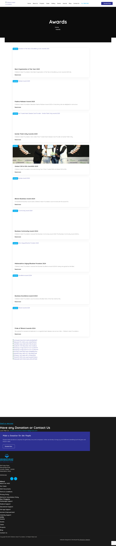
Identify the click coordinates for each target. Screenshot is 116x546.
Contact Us (3, 533)
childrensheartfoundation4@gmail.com (23, 431)
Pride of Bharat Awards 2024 (25, 328)
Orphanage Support (6, 501)
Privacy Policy (4, 494)
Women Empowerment (7, 512)
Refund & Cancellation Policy (9, 497)
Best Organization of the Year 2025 (27, 69)
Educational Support (6, 507)
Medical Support (5, 504)
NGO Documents (5, 489)
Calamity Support (5, 515)
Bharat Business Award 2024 (25, 199)
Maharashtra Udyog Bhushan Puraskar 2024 (30, 263)
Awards (15, 48)
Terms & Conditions (6, 491)
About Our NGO (5, 483)
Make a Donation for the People (17, 435)
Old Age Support (5, 509)
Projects (2, 527)
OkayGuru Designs (85, 539)
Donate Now (107, 3)
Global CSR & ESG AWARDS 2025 (26, 166)
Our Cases (3, 486)
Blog (1, 530)
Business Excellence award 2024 (26, 296)
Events (2, 522)
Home (57, 27)
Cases (2, 524)
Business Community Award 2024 (26, 231)
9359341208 (3, 475)
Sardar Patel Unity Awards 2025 (26, 134)
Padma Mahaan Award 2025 (25, 101)
